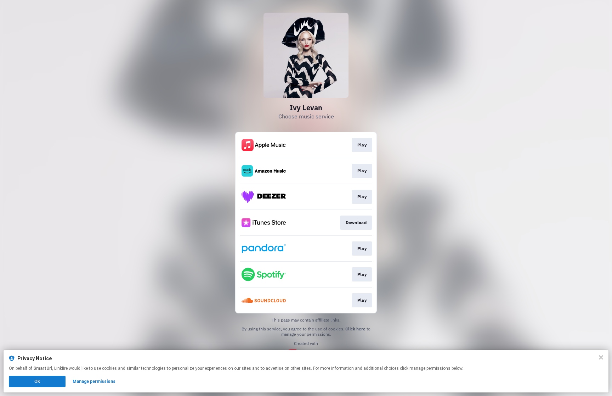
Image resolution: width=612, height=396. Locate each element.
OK (37, 381)
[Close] (601, 357)
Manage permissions (94, 381)
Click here (355, 328)
